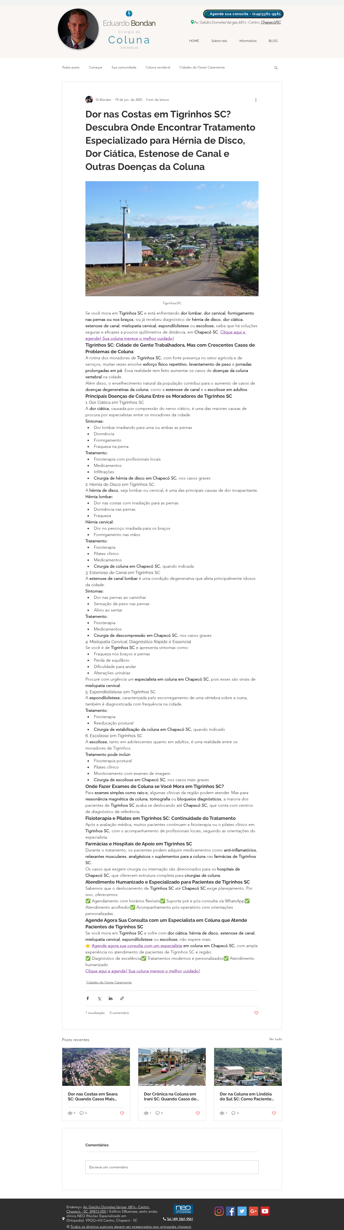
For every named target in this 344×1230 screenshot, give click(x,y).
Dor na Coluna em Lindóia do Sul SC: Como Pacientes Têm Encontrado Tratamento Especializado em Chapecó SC (247, 1096)
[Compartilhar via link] (122, 998)
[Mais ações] (256, 99)
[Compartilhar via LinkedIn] (110, 998)
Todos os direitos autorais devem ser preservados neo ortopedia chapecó (130, 1226)
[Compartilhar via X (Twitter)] (99, 998)
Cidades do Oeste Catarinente (202, 67)
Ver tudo (275, 1039)
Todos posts (71, 67)
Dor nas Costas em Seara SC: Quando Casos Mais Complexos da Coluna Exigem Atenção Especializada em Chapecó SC (95, 1096)
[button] (276, 67)
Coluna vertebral (158, 67)
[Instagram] (219, 1211)
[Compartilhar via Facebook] (87, 998)
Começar (95, 67)
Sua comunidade (124, 67)
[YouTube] (265, 1211)
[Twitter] (242, 1211)
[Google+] (253, 1211)
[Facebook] (230, 1211)
